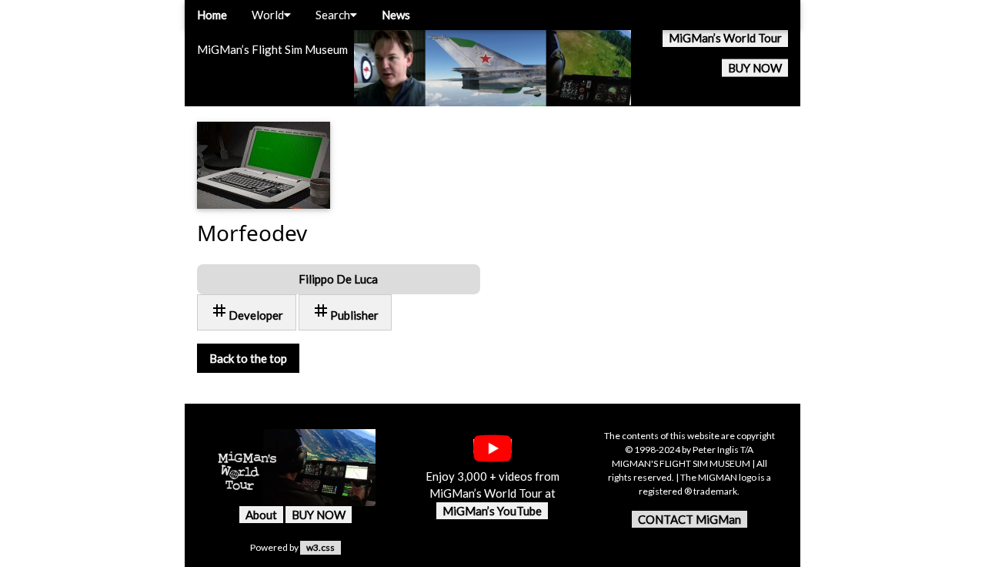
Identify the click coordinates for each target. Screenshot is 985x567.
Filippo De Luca (338, 279)
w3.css (320, 547)
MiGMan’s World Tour (725, 38)
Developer (246, 311)
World (268, 15)
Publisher (345, 311)
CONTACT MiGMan (689, 519)
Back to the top (248, 358)
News (396, 15)
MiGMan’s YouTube (492, 511)
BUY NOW (755, 68)
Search (333, 15)
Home (212, 15)
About (261, 515)
